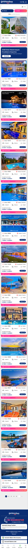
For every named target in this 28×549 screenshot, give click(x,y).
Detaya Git (22, 42)
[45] (25, 154)
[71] (25, 185)
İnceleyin (6, 56)
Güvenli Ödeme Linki (10, 541)
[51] (25, 278)
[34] (25, 463)
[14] (25, 401)
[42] (25, 432)
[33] (25, 247)
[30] (25, 340)
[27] (25, 309)
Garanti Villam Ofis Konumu (13, 538)
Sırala (18, 11)
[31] (25, 123)
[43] (25, 216)
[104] (25, 18)
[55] (25, 92)
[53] (25, 371)
